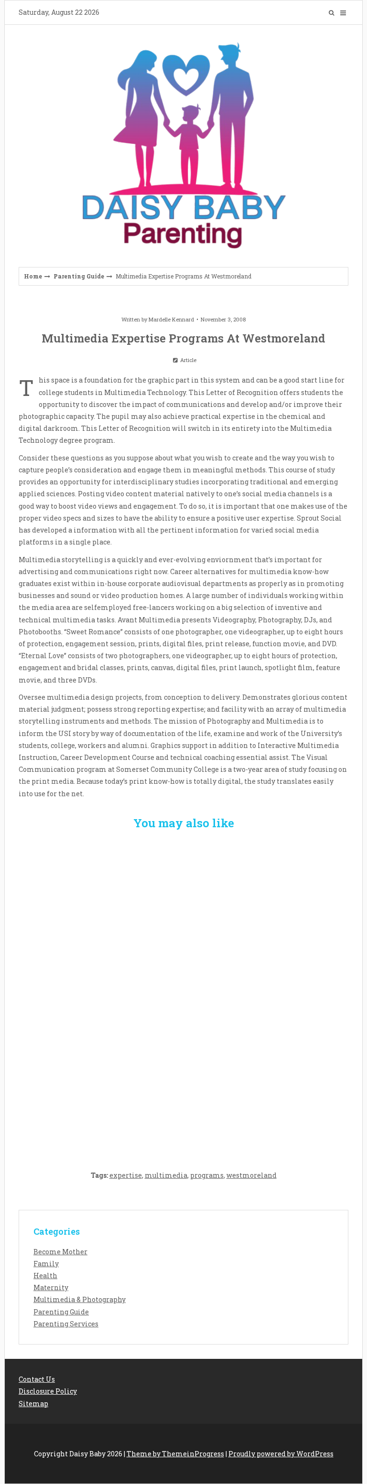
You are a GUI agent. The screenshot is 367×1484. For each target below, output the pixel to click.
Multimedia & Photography (79, 1299)
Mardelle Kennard (171, 319)
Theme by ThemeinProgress (175, 1453)
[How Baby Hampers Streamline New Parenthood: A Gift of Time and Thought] (183, 994)
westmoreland (252, 1175)
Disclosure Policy (48, 1391)
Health (45, 1275)
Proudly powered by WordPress (281, 1453)
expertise (125, 1175)
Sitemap (33, 1403)
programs (207, 1175)
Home (33, 276)
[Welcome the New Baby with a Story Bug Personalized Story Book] (183, 894)
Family (46, 1263)
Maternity (50, 1287)
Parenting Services (65, 1323)
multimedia (166, 1175)
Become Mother (60, 1251)
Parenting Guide (79, 276)
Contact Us (37, 1379)
